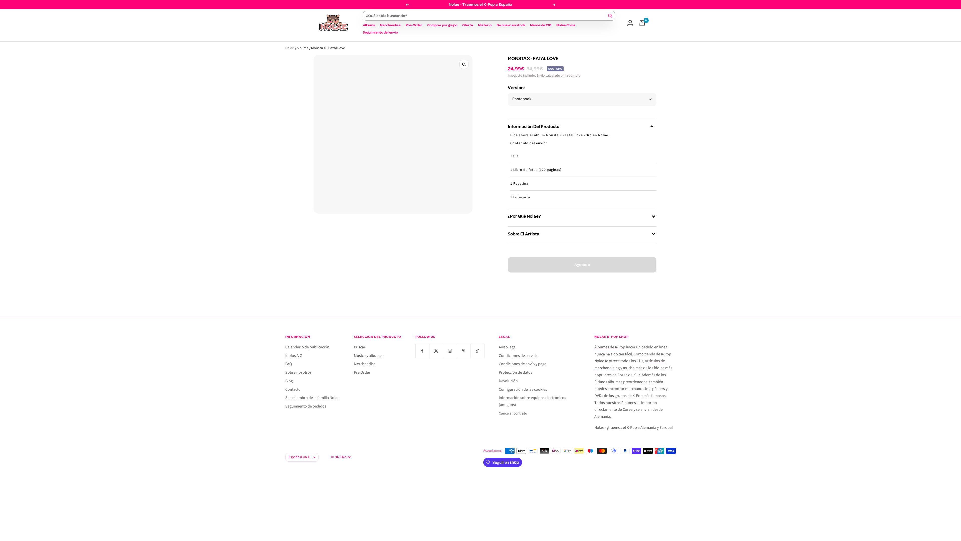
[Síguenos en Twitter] (436, 351)
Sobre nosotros (298, 372)
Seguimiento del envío (380, 32)
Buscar (359, 347)
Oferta (467, 25)
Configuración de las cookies (523, 389)
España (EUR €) (300, 457)
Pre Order (362, 372)
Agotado (582, 264)
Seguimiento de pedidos (305, 406)
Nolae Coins (565, 25)
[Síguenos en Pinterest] (463, 351)
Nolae (289, 48)
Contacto (293, 389)
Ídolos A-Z (293, 355)
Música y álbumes (368, 355)
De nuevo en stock (511, 25)
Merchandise (390, 25)
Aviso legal (508, 347)
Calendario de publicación (307, 347)
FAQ (288, 364)
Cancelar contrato (513, 413)
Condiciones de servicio (519, 355)
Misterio (485, 25)
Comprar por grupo (442, 25)
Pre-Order (414, 25)
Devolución (508, 381)
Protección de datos (515, 372)
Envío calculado (548, 75)
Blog (289, 381)
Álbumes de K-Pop (609, 347)
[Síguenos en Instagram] (450, 351)
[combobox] (487, 16)
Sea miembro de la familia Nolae (312, 397)
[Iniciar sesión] (630, 23)
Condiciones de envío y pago (523, 364)
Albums (369, 25)
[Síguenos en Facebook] (422, 351)
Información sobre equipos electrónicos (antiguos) (532, 401)
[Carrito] (642, 23)
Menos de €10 (540, 25)
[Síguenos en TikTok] (477, 351)
